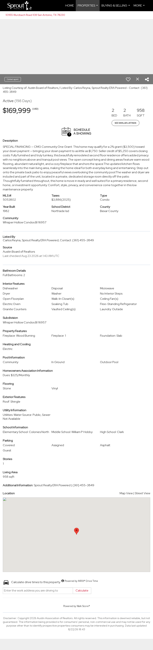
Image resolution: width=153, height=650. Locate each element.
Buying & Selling (116, 7)
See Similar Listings (125, 123)
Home (69, 5)
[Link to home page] (21, 5)
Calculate (82, 590)
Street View (142, 493)
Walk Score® (83, 606)
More (140, 7)
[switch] (128, 79)
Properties (88, 7)
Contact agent (12, 79)
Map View (126, 493)
